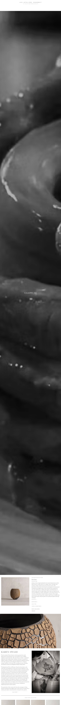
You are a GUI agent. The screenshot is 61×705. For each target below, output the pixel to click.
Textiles (43, 9)
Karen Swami (34, 579)
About (37, 6)
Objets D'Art (29, 9)
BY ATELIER (8, 9)
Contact (43, 6)
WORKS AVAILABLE (51, 9)
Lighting (22, 9)
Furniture (15, 9)
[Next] (58, 631)
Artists (23, 6)
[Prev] (2, 631)
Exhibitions (30, 6)
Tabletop (37, 9)
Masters (18, 6)
